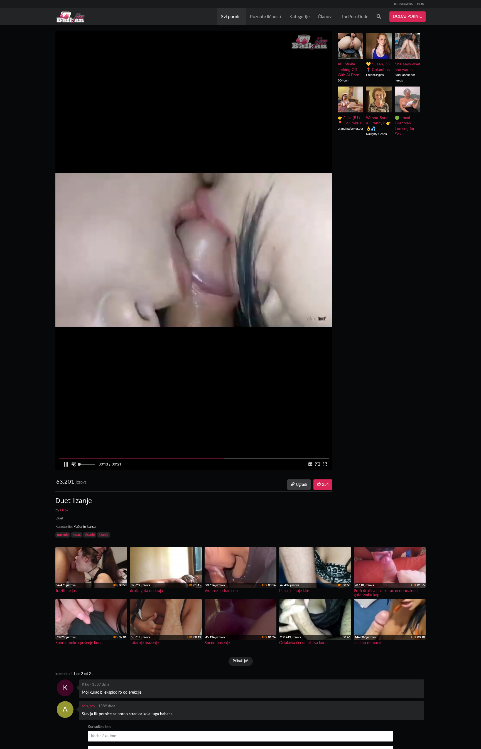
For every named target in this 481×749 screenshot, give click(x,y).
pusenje (62, 534)
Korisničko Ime (99, 727)
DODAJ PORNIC (407, 17)
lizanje (103, 534)
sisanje (90, 534)
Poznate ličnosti (265, 16)
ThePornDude (354, 16)
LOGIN (420, 4)
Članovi (325, 16)
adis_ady (88, 706)
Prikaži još (241, 661)
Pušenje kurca (84, 527)
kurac (77, 534)
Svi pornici (231, 16)
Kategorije (299, 16)
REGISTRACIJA (403, 4)
